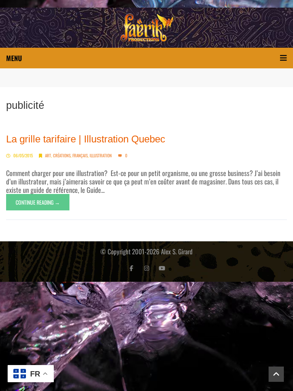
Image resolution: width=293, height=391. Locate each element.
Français (80, 155)
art (48, 155)
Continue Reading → (38, 202)
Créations (62, 155)
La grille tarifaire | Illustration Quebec (85, 139)
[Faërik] (146, 27)
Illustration (101, 155)
